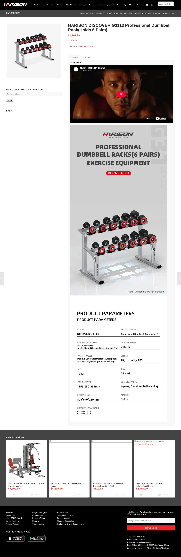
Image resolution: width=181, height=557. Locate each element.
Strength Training (89, 46)
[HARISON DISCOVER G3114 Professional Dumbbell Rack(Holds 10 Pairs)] (179, 278)
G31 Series (79, 46)
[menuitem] (34, 5)
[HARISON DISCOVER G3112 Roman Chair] (2, 278)
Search (9, 100)
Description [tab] (75, 57)
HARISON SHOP (13, 13)
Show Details (36, 495)
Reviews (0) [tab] (87, 57)
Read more (17, 495)
